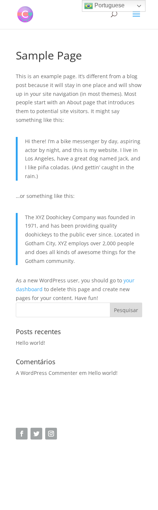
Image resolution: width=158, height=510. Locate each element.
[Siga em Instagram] (51, 434)
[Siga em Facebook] (22, 434)
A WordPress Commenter (47, 372)
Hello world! (30, 342)
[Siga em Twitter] (36, 434)
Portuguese (109, 5)
